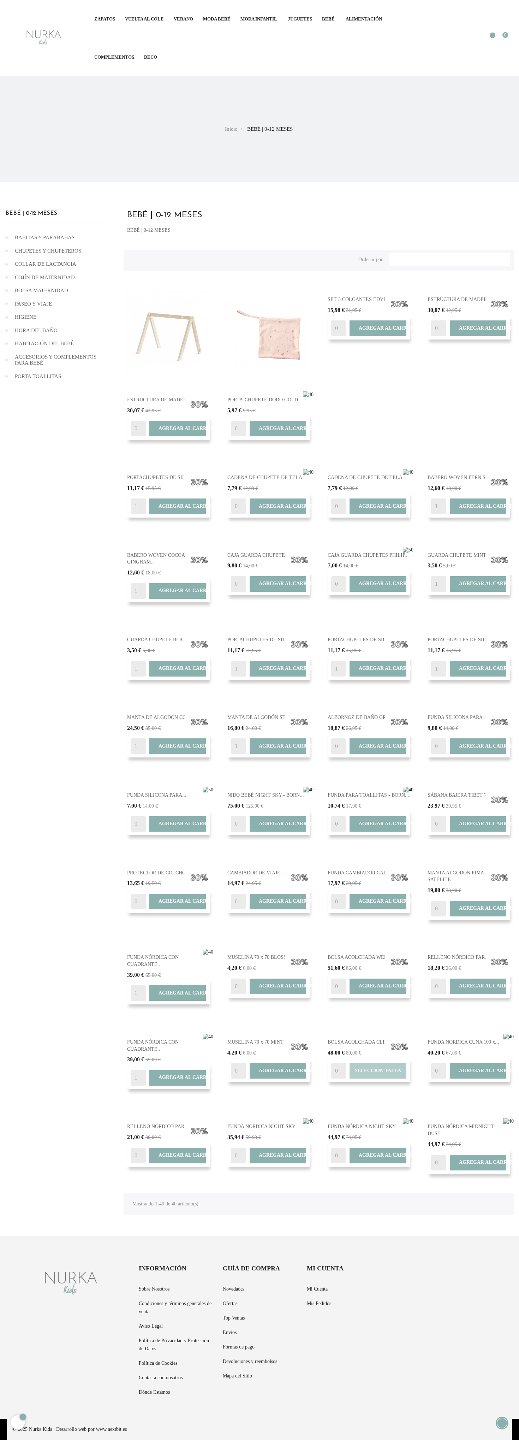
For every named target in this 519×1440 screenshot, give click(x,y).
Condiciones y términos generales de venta (175, 1307)
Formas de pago (239, 1347)
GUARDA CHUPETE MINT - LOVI (465, 555)
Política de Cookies (158, 1363)
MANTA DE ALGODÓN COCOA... (164, 717)
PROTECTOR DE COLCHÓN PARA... (167, 872)
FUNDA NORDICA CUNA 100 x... (463, 1042)
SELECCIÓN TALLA (378, 1070)
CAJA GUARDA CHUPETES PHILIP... (268, 555)
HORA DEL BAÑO (36, 330)
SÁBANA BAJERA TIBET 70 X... (463, 795)
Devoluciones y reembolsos (250, 1361)
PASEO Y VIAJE (33, 304)
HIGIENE (25, 317)
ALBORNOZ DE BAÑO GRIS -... (363, 717)
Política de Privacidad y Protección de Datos (174, 1344)
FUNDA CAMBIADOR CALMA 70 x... (368, 872)
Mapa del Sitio (237, 1376)
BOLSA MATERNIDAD (41, 290)
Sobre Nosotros (154, 1289)
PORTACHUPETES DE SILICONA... (166, 477)
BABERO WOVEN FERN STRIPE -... (467, 477)
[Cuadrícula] (132, 258)
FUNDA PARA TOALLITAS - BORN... (368, 795)
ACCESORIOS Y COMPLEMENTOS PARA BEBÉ (55, 360)
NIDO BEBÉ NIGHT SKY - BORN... (265, 795)
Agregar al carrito (177, 428)
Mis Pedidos (319, 1303)
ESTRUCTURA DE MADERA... (160, 399)
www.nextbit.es (111, 1429)
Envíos (230, 1332)
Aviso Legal (151, 1326)
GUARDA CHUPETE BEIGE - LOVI (165, 639)
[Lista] (144, 258)
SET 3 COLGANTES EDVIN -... (362, 299)
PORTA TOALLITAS (38, 376)
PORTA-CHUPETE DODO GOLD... (264, 399)
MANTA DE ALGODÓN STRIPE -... (265, 717)
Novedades (233, 1289)
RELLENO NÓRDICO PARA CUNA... (467, 957)
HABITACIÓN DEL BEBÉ (44, 343)
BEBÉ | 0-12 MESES (31, 213)
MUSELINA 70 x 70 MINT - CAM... (265, 1042)
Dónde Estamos (154, 1392)
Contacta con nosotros (161, 1377)
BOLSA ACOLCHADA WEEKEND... (366, 957)
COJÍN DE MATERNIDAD (45, 277)
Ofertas (230, 1303)
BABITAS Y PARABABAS (44, 237)
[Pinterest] (406, 1273)
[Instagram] (418, 1273)
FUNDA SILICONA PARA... (457, 717)
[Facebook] (393, 1273)
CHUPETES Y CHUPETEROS (48, 251)
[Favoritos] (489, 38)
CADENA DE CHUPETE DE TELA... (266, 477)
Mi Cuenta (317, 1289)
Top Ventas (234, 1318)
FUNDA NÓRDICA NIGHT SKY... (263, 1126)
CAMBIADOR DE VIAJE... (256, 872)
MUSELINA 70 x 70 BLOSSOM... (262, 957)
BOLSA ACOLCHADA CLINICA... (364, 1042)
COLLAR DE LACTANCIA (45, 264)
